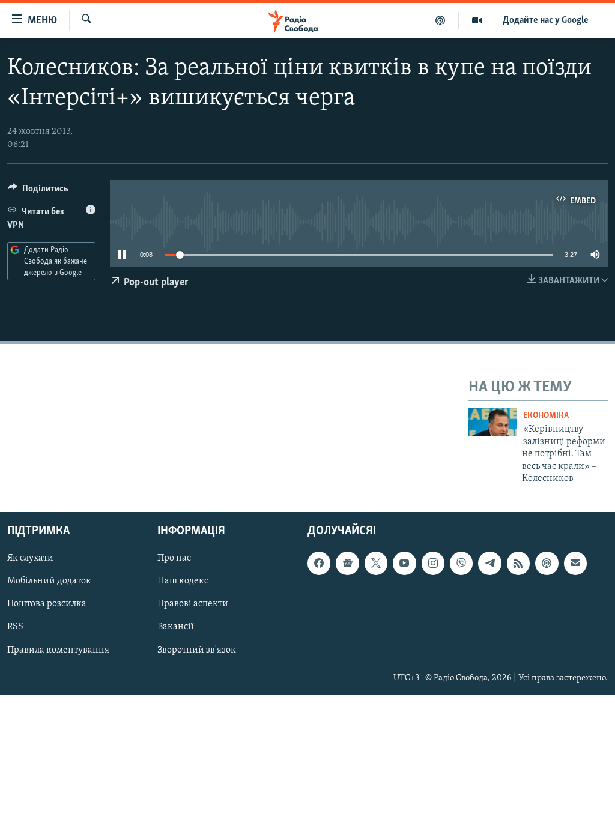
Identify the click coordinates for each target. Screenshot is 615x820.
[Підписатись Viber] (461, 563)
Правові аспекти (192, 604)
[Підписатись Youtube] (404, 563)
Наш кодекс (182, 581)
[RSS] (518, 563)
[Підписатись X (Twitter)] (376, 563)
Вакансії (175, 627)
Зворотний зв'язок (196, 650)
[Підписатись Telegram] (489, 563)
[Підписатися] (575, 563)
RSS (15, 627)
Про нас (174, 559)
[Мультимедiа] (477, 20)
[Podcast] (546, 563)
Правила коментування (58, 650)
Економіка (546, 415)
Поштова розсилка (46, 604)
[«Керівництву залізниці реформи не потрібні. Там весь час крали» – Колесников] (492, 422)
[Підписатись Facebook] (319, 563)
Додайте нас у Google (546, 20)
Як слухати (30, 559)
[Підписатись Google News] (347, 563)
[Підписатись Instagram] (433, 563)
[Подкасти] (440, 20)
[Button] (38, 191)
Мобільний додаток (49, 581)
